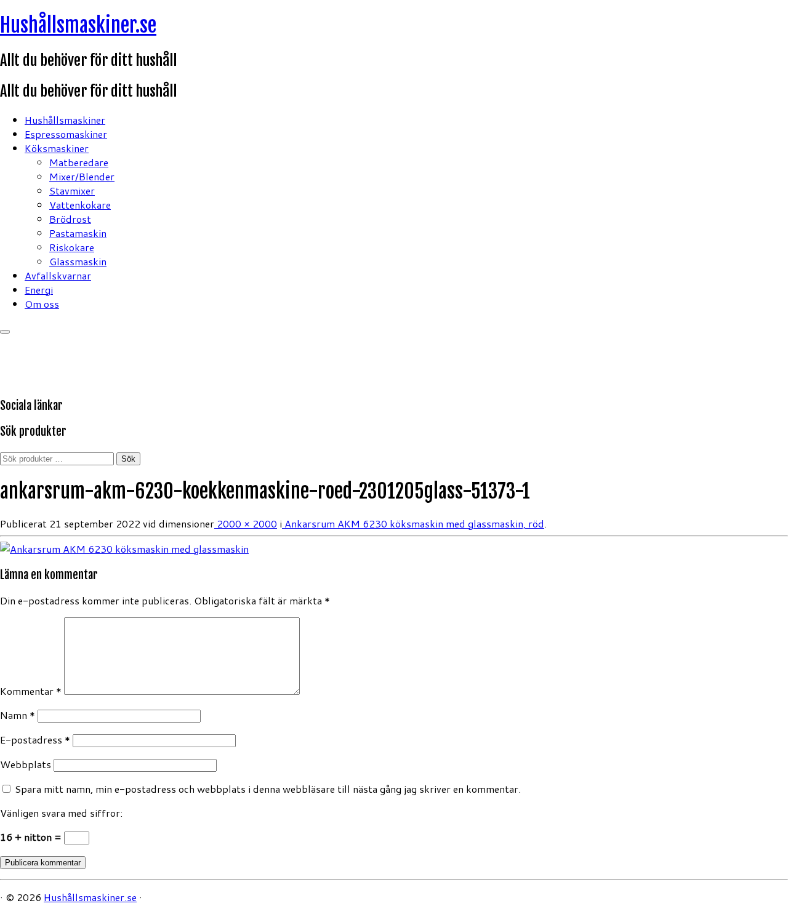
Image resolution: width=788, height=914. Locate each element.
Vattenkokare (80, 205)
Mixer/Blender (82, 176)
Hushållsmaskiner (65, 120)
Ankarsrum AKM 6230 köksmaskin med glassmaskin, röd (413, 523)
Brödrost (70, 219)
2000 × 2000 (245, 523)
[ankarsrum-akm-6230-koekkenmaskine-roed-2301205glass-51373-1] (124, 549)
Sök (128, 458)
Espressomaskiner (66, 134)
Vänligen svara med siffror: (61, 813)
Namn (17, 715)
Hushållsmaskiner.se (78, 25)
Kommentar (31, 691)
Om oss (42, 304)
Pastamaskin (78, 233)
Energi (39, 290)
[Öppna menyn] (5, 332)
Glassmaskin (78, 261)
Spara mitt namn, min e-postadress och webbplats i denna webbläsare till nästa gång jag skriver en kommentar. (268, 789)
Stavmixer (72, 190)
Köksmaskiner (57, 148)
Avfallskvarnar (58, 275)
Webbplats (25, 764)
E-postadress (35, 739)
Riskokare (71, 247)
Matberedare (78, 162)
